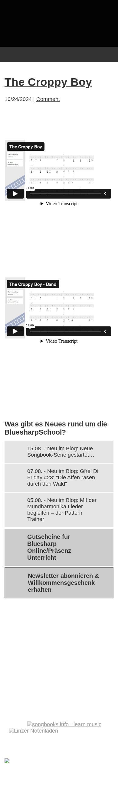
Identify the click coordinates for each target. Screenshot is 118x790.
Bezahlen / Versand (37, 638)
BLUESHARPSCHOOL (59, 23)
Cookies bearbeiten (37, 695)
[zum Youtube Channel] (106, 708)
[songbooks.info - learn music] (64, 724)
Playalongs (25, 666)
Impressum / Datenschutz (46, 681)
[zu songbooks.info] (93, 708)
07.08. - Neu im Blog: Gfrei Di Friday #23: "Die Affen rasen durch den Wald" (62, 477)
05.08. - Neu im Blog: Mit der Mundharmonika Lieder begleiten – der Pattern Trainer (62, 509)
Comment (48, 99)
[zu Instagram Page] (80, 708)
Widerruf (85, 666)
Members (71, 652)
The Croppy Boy (48, 82)
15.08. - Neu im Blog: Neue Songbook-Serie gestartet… (60, 451)
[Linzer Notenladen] (33, 731)
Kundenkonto (28, 652)
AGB (57, 666)
